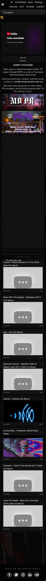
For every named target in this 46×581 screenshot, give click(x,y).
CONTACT (40, 6)
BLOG (30, 2)
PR (12, 2)
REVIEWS (30, 6)
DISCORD (13, 6)
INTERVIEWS (20, 2)
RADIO (37, 2)
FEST (22, 6)
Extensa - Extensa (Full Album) (16, 398)
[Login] (41, 2)
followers (8, 13)
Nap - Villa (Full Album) (13, 332)
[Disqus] (22, 164)
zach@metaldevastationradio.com (28, 81)
